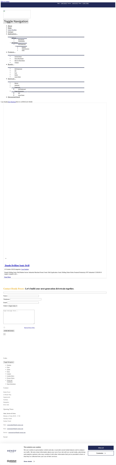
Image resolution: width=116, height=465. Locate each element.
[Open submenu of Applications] (17, 34)
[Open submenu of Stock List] (15, 79)
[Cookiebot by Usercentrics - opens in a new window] (12, 461)
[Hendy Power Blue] (17, 354)
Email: (5, 302)
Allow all (101, 448)
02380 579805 (85, 3)
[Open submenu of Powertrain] (24, 87)
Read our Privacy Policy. (29, 327)
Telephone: (6, 299)
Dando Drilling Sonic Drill (16, 265)
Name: (5, 296)
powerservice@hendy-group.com (17, 432)
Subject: (5, 306)
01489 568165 (64, 3)
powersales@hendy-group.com (15, 425)
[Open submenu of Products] (15, 52)
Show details (28, 461)
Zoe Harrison (12, 102)
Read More (7, 277)
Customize (99, 453)
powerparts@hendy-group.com (15, 428)
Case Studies (24, 269)
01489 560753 (75, 3)
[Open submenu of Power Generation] (27, 91)
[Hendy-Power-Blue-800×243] (17, 17)
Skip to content (5, 1)
